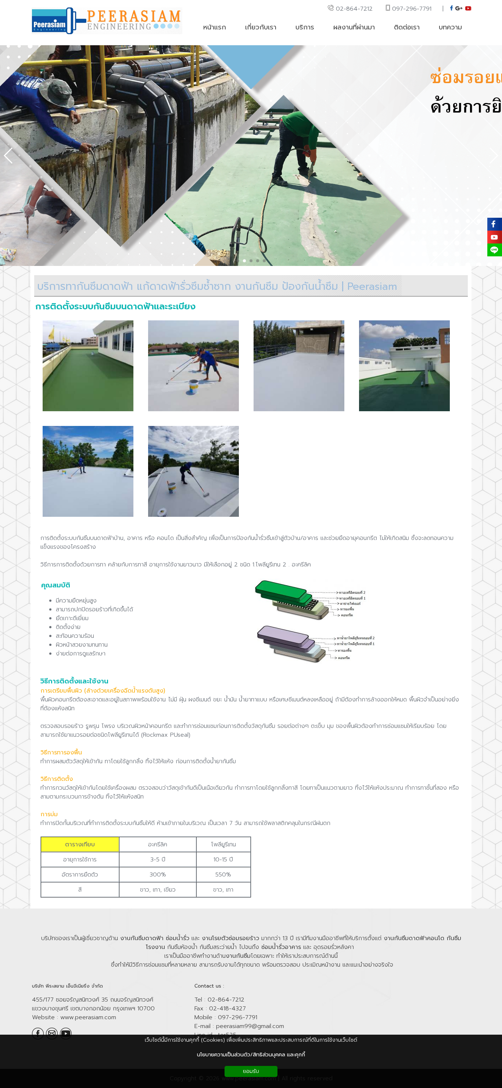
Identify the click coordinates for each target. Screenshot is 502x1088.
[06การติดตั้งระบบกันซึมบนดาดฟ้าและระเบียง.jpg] (193, 517)
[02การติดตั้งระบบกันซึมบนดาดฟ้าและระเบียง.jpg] (193, 412)
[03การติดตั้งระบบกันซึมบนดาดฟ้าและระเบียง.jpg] (299, 412)
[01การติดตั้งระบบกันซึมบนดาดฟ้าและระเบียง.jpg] (88, 412)
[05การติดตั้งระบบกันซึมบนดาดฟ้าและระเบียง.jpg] (88, 517)
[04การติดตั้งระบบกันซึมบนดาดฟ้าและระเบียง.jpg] (404, 412)
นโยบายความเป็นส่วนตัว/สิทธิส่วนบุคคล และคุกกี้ (251, 1055)
